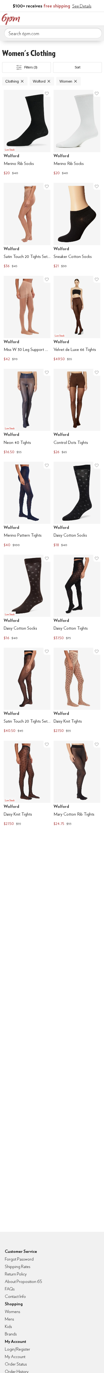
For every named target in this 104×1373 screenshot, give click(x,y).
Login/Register (17, 1349)
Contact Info (15, 1296)
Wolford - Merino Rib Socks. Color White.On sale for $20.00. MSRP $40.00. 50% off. (77, 133)
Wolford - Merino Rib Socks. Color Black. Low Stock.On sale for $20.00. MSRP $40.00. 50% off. (27, 133)
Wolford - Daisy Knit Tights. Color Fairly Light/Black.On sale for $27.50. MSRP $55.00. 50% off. (77, 691)
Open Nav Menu (98, 18)
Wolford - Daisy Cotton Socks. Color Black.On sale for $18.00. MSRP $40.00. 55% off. (77, 505)
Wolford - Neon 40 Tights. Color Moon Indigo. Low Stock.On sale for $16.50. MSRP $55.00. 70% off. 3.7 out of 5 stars (27, 412)
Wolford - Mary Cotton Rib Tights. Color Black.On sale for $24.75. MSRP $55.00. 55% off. (77, 784)
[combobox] (53, 33)
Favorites (76, 18)
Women (65, 81)
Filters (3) (31, 67)
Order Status (16, 1364)
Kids (8, 1326)
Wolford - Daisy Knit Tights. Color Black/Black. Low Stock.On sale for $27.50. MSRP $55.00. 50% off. (27, 784)
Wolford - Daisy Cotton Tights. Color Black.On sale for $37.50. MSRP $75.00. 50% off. (77, 598)
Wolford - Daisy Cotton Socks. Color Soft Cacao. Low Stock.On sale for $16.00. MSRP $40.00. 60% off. (27, 598)
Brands (11, 1333)
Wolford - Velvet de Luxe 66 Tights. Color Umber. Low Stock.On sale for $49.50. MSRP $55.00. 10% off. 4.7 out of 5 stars (77, 319)
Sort (78, 67)
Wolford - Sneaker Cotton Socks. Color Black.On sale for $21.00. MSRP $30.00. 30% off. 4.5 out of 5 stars (77, 226)
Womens (12, 1311)
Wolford (39, 81)
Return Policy (16, 1274)
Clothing (12, 81)
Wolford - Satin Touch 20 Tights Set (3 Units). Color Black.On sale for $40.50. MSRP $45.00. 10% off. (27, 691)
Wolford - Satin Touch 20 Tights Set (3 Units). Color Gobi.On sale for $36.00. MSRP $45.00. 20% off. (27, 226)
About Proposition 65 (23, 1281)
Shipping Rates (17, 1266)
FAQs (10, 1288)
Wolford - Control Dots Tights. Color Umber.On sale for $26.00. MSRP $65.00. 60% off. (77, 412)
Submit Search (95, 33)
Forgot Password (19, 1259)
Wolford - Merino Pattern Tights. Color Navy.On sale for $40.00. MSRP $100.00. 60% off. (27, 505)
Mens (9, 1319)
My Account (65, 18)
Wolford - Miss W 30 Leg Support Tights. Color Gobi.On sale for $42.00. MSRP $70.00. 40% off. (27, 319)
